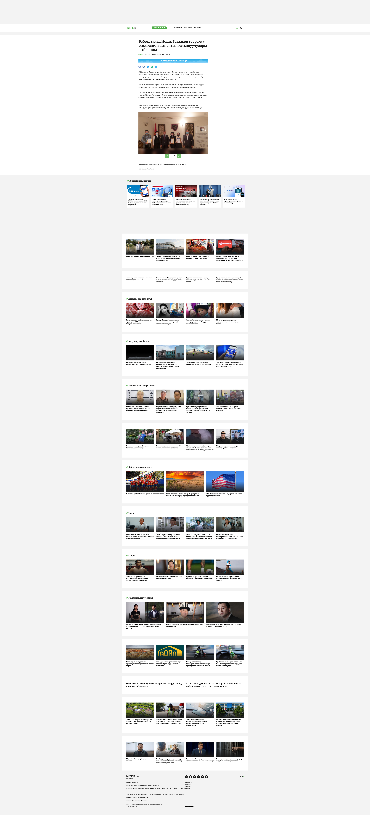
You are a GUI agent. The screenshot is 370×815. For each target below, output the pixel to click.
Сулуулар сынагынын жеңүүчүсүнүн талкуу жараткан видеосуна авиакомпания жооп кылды (143, 626)
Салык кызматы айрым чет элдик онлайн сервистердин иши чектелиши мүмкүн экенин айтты (229, 258)
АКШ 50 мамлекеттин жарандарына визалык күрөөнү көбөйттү (224, 495)
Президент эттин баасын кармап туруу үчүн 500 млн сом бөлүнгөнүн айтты (139, 322)
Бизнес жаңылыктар (140, 181)
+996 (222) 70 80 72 (167, 788)
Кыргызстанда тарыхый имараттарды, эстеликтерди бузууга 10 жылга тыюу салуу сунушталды (167, 365)
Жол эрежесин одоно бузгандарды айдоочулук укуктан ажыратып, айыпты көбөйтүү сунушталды (169, 721)
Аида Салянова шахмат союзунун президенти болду (169, 577)
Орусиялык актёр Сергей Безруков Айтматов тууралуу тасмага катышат (223, 625)
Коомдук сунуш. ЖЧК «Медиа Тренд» (137, 797)
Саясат (140, 54)
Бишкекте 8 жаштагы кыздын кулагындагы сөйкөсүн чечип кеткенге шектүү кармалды (138, 408)
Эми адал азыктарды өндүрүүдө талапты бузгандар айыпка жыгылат (168, 664)
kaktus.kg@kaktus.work (140, 785)
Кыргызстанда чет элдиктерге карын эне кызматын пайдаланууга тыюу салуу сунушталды (213, 684)
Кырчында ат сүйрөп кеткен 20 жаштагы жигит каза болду (168, 447)
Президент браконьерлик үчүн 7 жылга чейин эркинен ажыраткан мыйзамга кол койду (229, 280)
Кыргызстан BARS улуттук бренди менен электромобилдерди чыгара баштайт (169, 280)
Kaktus (168, 54)
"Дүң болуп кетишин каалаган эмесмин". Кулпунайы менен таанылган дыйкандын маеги (168, 536)
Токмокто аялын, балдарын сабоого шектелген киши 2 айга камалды (228, 408)
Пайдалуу (197, 28)
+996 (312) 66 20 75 (153, 785)
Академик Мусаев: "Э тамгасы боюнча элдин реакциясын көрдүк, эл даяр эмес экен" (140, 536)
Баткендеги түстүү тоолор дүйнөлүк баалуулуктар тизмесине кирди (140, 664)
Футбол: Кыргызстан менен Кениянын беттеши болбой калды (199, 577)
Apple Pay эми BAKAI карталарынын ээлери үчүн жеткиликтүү (233, 201)
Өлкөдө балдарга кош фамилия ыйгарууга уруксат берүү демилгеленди (198, 322)
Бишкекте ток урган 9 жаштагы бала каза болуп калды (138, 447)
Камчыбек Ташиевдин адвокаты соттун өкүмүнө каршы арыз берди (200, 760)
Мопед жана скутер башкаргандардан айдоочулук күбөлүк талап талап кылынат (198, 664)
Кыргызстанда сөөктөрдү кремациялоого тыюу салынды (138, 363)
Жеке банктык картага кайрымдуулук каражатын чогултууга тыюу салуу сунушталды (196, 722)
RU (241, 776)
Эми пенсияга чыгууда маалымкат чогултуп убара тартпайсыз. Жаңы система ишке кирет (229, 364)
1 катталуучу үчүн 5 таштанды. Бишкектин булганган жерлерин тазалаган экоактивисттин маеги (199, 536)
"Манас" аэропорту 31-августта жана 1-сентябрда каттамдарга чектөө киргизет (168, 258)
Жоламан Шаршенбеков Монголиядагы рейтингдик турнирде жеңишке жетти (137, 578)
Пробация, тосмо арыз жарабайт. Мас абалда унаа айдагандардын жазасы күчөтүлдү (229, 664)
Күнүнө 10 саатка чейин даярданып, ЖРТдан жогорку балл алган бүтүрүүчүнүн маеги (229, 536)
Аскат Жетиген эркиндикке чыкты (140, 256)
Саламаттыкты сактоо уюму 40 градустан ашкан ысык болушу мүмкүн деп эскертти (182, 495)
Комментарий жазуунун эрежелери (136, 800)
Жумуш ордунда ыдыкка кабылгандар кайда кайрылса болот (228, 322)
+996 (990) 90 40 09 (143, 788)
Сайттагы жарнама (132, 782)
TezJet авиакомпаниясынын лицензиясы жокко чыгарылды (198, 363)
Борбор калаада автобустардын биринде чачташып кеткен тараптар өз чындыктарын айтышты (168, 409)
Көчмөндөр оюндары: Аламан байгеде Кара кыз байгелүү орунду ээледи (229, 578)
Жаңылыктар (158, 28)
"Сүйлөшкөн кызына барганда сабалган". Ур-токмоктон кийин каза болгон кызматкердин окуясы (200, 448)
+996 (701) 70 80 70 (179, 788)
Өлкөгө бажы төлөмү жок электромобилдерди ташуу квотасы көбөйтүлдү (154, 684)
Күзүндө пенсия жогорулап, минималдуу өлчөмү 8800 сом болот (197, 280)
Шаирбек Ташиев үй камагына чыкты (138, 760)
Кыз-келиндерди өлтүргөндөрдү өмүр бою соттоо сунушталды (229, 760)
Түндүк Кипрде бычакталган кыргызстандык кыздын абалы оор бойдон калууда (168, 322)
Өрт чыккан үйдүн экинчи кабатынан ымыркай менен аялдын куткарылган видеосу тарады (198, 409)
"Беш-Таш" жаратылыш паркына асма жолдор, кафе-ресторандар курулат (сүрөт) (139, 721)
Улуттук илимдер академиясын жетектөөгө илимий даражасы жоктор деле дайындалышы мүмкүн (228, 722)
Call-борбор (188, 28)
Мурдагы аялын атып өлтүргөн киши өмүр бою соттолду (228, 447)
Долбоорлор (178, 28)
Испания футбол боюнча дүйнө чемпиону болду (145, 494)
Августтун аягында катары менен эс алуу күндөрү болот (139, 279)
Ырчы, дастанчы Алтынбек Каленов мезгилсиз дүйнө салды (184, 625)
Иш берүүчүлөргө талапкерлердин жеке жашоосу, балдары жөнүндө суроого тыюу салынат (169, 761)
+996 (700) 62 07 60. (181, 164)
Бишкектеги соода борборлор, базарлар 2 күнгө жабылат (198, 257)
